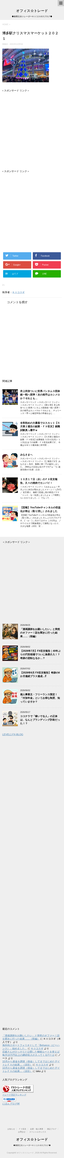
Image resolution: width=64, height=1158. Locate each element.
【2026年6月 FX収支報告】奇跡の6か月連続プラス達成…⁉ (40, 674)
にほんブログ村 (11, 1103)
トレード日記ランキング (14, 1094)
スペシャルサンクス (37, 1132)
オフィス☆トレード (32, 11)
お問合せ (21, 1132)
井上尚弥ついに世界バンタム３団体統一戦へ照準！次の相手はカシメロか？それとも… (40, 395)
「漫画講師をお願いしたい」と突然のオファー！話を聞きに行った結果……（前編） (40, 633)
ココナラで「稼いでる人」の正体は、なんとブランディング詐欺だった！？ (40, 720)
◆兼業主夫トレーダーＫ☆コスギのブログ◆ (32, 1145)
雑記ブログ (51, 1129)
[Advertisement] (32, 128)
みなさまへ (26, 454)
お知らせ (11, 1129)
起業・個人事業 (36, 1129)
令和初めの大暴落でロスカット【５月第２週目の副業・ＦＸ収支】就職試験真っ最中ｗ (40, 426)
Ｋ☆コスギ (18, 292)
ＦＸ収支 (22, 1129)
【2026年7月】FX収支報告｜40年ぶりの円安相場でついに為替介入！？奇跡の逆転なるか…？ (40, 654)
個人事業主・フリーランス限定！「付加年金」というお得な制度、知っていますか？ (40, 698)
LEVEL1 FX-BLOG (12, 734)
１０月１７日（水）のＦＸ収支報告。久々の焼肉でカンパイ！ (38, 481)
